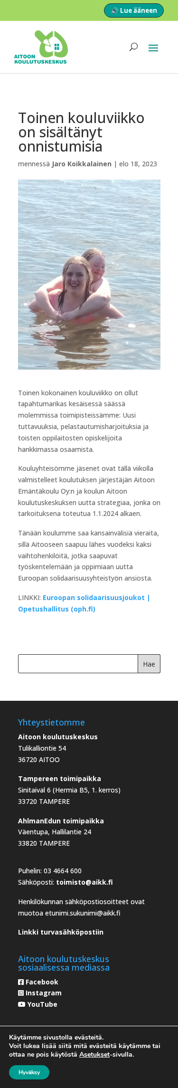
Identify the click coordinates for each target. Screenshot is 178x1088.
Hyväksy (29, 1072)
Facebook (41, 981)
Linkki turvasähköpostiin (60, 931)
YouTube (41, 1004)
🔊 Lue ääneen (134, 10)
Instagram (43, 992)
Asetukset (94, 1054)
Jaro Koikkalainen (82, 163)
